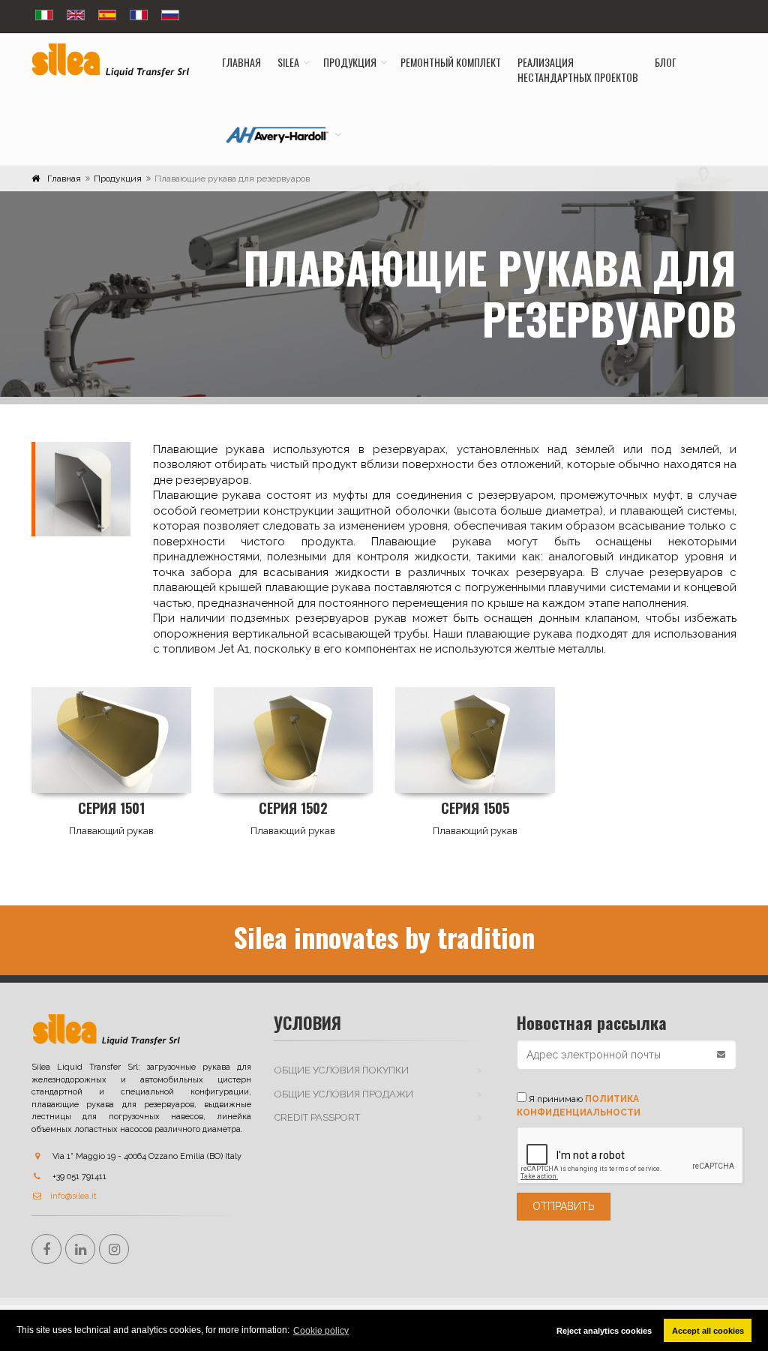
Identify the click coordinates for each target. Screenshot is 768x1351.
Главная (241, 62)
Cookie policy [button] (321, 1330)
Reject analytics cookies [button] (604, 1330)
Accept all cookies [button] (708, 1330)
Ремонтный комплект (450, 62)
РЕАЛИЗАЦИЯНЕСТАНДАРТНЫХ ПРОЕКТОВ (578, 69)
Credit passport (317, 1117)
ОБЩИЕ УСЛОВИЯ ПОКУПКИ (341, 1070)
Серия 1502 (293, 808)
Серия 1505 (475, 808)
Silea (288, 62)
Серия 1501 (111, 808)
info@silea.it (73, 1196)
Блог (665, 62)
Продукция (349, 62)
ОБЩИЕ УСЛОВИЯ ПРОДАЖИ (343, 1094)
